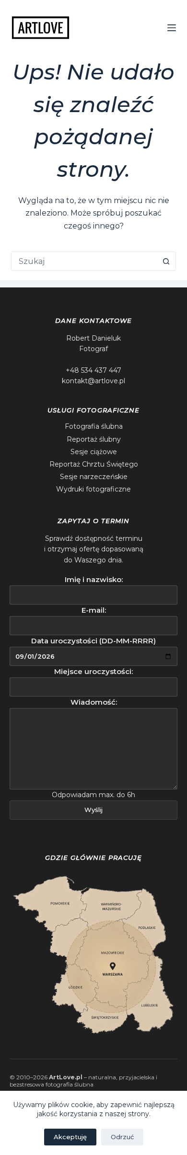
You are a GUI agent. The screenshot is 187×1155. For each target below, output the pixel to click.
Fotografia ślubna (94, 426)
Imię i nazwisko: (94, 579)
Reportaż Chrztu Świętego (93, 464)
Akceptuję (70, 1137)
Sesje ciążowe (93, 451)
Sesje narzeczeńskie (94, 476)
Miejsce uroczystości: (93, 671)
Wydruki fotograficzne (93, 489)
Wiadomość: (93, 702)
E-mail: (94, 610)
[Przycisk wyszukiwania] (166, 261)
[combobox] (84, 261)
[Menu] (171, 27)
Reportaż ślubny (94, 439)
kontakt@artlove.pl (93, 381)
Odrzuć (122, 1137)
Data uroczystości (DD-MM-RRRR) (93, 640)
